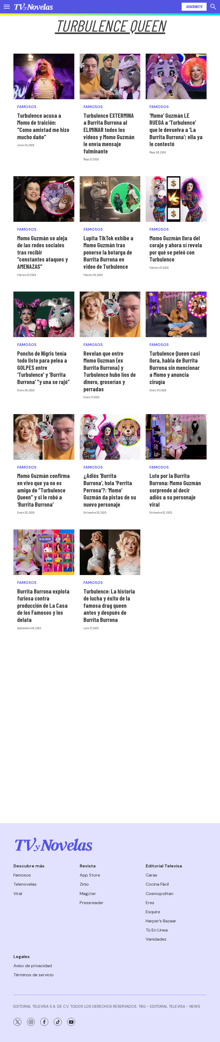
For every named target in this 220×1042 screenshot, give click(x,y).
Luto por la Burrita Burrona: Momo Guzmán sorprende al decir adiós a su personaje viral (175, 489)
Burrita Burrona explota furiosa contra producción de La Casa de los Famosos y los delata (43, 605)
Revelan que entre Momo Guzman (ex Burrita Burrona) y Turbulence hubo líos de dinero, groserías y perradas (109, 371)
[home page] (33, 7)
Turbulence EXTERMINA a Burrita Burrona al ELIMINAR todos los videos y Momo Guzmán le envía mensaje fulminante (108, 133)
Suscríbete (194, 6)
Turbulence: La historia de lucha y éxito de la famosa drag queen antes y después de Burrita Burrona (109, 605)
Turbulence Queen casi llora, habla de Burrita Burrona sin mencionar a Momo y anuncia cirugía (174, 367)
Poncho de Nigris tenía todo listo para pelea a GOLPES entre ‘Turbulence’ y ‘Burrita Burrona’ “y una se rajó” (43, 367)
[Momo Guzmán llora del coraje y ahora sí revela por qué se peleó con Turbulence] (176, 199)
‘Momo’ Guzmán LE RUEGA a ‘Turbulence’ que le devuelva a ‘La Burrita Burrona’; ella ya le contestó (176, 129)
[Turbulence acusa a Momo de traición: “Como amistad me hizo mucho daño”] (43, 76)
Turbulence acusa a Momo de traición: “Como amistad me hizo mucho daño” (43, 126)
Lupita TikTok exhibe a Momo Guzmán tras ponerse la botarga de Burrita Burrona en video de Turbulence (108, 252)
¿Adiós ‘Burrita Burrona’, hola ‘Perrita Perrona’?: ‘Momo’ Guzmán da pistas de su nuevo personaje (109, 489)
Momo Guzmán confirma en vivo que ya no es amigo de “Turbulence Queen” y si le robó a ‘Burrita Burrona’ (43, 489)
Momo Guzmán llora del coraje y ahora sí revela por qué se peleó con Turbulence (175, 248)
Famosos (26, 107)
